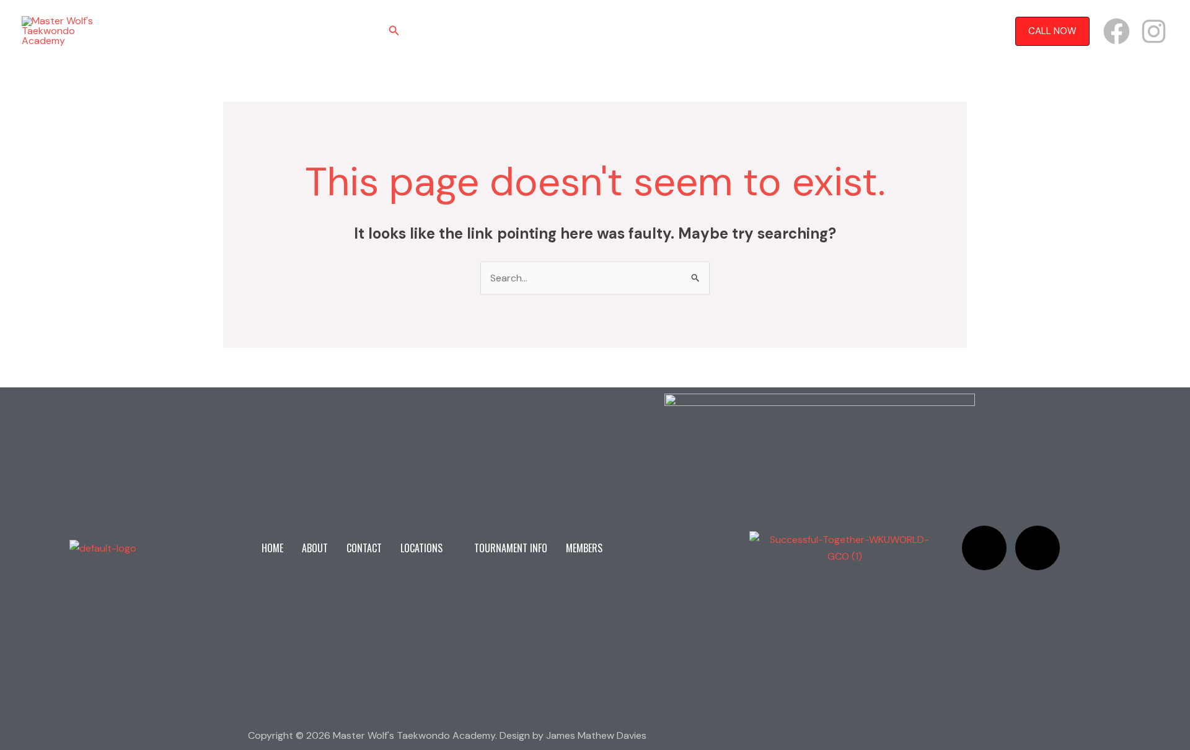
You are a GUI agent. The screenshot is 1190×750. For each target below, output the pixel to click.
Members (749, 31)
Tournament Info (675, 31)
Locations (586, 31)
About (477, 31)
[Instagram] (1153, 31)
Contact (527, 31)
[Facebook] (1116, 31)
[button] (394, 31)
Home (433, 31)
